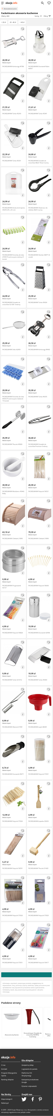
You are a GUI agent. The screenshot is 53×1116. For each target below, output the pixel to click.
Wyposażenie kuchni (10, 8)
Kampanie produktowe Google (30, 1080)
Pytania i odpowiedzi (29, 1086)
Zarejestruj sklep (28, 1065)
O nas (3, 1065)
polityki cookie (25, 1112)
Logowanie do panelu (29, 1069)
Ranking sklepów (7, 1079)
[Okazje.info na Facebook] (33, 1099)
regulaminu (13, 1112)
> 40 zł (22, 22)
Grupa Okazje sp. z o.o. (19, 1110)
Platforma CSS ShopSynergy (27, 1074)
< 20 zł (3, 22)
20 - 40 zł (13, 22)
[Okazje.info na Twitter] (24, 1099)
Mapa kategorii (6, 1099)
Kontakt (4, 1069)
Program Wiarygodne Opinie (9, 1074)
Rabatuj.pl (5, 1103)
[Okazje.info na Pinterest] (40, 1099)
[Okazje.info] (12, 3)
